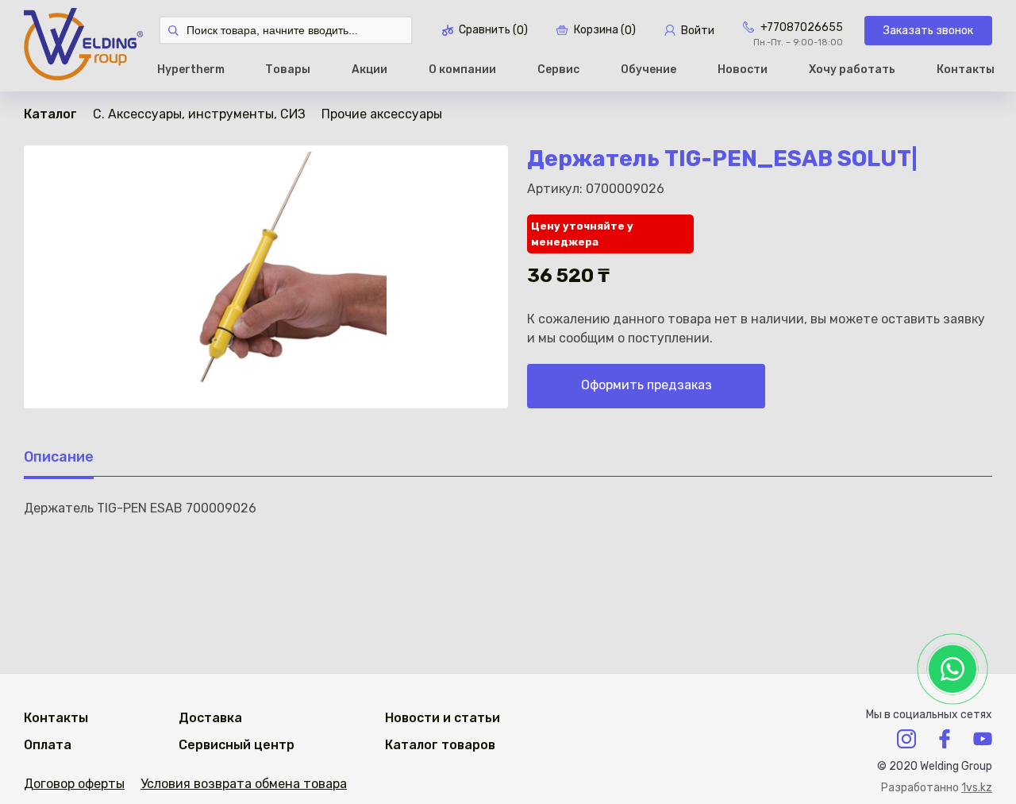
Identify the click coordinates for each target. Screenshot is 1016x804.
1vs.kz (976, 787)
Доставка (210, 717)
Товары (287, 69)
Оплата (47, 744)
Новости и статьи (442, 717)
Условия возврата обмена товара (243, 783)
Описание (59, 457)
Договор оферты (74, 783)
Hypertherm (191, 69)
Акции (369, 69)
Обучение (648, 69)
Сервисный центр (236, 744)
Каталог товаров (440, 744)
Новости (743, 69)
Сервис (558, 69)
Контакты (966, 69)
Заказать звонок (928, 30)
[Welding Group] (83, 45)
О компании (462, 69)
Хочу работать (852, 69)
